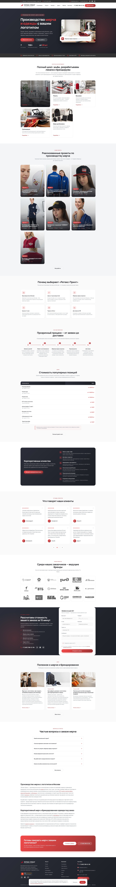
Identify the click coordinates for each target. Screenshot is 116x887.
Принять (82, 882)
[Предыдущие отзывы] (53, 547)
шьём (42, 789)
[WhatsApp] (92, 1)
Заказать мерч (90, 5)
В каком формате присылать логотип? (44, 753)
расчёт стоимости (29, 824)
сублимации (34, 793)
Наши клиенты (64, 868)
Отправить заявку (77, 651)
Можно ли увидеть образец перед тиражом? (45, 748)
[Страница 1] (57, 547)
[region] (58, 403)
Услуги (46, 5)
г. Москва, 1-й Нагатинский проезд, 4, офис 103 (31, 1)
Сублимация (47, 870)
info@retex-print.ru (75, 1)
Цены (58, 5)
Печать (46, 866)
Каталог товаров (48, 874)
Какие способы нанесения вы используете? (45, 764)
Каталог (53, 5)
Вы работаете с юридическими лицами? (44, 758)
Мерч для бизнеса (49, 872)
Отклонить (75, 882)
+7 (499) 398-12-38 (84, 1)
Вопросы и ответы (65, 876)
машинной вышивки (25, 793)
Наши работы (41, 39)
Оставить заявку (69, 843)
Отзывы (63, 870)
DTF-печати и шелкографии (66, 791)
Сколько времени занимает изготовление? (45, 743)
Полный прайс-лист (57, 434)
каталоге (27, 795)
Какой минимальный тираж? (41, 738)
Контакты (70, 5)
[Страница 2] (59, 547)
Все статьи (58, 714)
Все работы (58, 268)
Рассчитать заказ (27, 39)
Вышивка (47, 868)
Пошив (46, 864)
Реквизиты (88, 884)
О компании (39, 5)
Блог (62, 874)
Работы (64, 5)
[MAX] (95, 1)
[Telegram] (90, 1)
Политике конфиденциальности (36, 883)
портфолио (56, 815)
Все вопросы (58, 770)
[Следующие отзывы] (62, 547)
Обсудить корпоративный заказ (33, 472)
